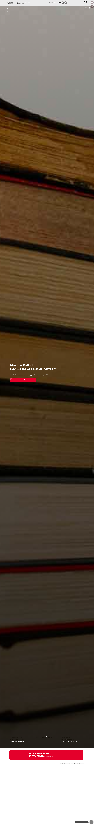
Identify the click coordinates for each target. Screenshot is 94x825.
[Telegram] (65, 2)
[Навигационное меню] (92, 2)
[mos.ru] (20, 3)
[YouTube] (90, 8)
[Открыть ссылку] (27, 2)
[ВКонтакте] (63, 2)
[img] (7, 10)
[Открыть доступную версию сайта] (85, 2)
